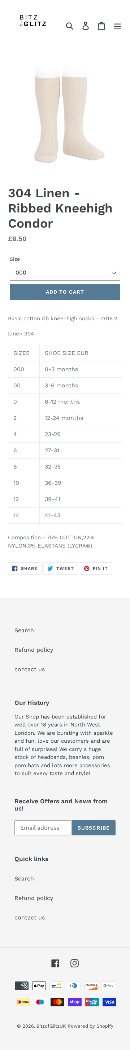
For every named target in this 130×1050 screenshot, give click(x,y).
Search (24, 630)
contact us (29, 669)
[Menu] (117, 25)
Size (15, 259)
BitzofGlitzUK (51, 1026)
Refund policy (33, 649)
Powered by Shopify (90, 1026)
